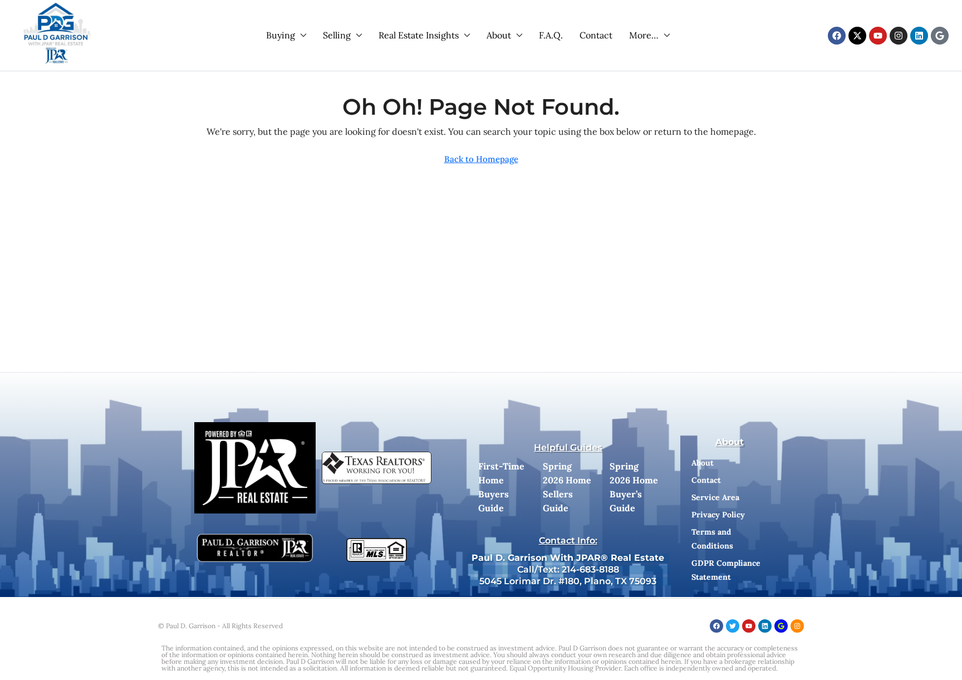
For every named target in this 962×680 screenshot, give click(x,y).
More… (644, 35)
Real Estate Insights (419, 35)
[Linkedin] (919, 36)
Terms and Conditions (712, 539)
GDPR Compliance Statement (725, 570)
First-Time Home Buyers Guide (501, 487)
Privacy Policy (718, 515)
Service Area (715, 497)
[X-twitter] (857, 36)
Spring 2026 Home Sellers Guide (567, 487)
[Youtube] (878, 36)
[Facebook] (837, 36)
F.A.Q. (551, 35)
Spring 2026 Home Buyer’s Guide (634, 487)
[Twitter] (732, 626)
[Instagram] (898, 36)
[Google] (940, 36)
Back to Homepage (481, 159)
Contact (596, 35)
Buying (280, 35)
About (499, 35)
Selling (337, 35)
